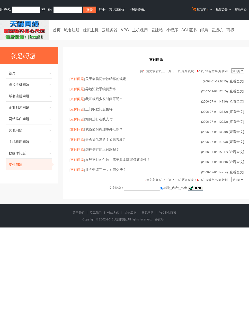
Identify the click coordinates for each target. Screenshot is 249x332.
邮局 (204, 30)
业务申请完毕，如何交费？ (105, 169)
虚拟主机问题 (19, 84)
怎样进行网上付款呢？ (102, 149)
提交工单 (130, 212)
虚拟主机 (90, 30)
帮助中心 (241, 9)
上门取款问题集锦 (99, 108)
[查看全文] (236, 81)
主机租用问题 (19, 141)
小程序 (172, 30)
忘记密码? (116, 9)
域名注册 (72, 30)
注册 (102, 9)
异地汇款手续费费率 (100, 88)
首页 (57, 30)
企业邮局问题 (19, 107)
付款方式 (113, 212)
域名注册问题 (19, 95)
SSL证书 (189, 30)
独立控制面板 (168, 212)
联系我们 (96, 212)
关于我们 (78, 212)
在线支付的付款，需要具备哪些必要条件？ (117, 159)
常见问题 (147, 212)
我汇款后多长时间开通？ (104, 98)
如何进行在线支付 (99, 118)
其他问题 (15, 130)
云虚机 (217, 30)
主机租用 (140, 30)
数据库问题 (17, 152)
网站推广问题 (19, 118)
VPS (125, 30)
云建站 (157, 30)
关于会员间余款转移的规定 (105, 78)
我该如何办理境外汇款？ (104, 129)
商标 (230, 30)
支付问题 (15, 164)
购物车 (203, 9)
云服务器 (109, 30)
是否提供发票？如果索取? (105, 139)
